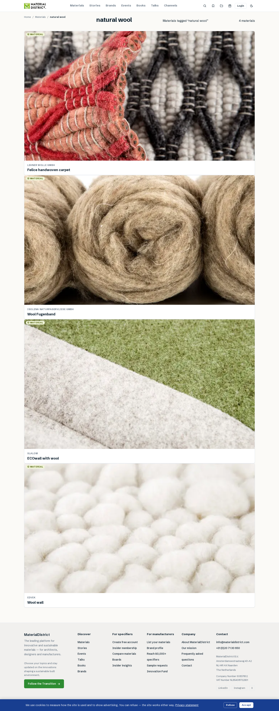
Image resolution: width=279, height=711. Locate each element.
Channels (170, 5)
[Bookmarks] (213, 5)
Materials (77, 5)
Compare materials (124, 653)
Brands (111, 5)
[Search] (204, 5)
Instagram (239, 688)
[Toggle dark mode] (251, 5)
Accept (246, 704)
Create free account (125, 642)
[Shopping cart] (229, 5)
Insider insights (122, 665)
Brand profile (155, 648)
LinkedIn (223, 688)
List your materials (158, 642)
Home (27, 16)
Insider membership (124, 648)
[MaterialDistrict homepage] (35, 6)
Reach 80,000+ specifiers (156, 656)
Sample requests (157, 665)
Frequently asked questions (192, 656)
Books (141, 5)
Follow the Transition (44, 684)
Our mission (189, 648)
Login (240, 5)
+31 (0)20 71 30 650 (228, 648)
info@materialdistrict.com (232, 642)
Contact (187, 665)
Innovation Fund (157, 671)
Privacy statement (187, 705)
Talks (155, 5)
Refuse (230, 704)
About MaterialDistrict (196, 642)
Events (126, 5)
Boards (116, 659)
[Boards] (221, 5)
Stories (94, 5)
